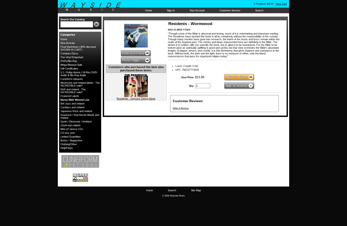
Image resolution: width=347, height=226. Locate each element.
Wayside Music (93, 7)
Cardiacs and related (72, 107)
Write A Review (181, 108)
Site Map (196, 190)
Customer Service (230, 10)
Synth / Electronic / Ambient (76, 121)
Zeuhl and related (70, 125)
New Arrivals (67, 43)
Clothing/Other (68, 144)
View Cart (281, 3)
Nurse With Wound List (74, 99)
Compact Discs (69, 53)
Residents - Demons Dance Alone (136, 98)
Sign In (171, 10)
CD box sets (67, 132)
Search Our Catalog (72, 19)
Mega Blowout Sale (71, 64)
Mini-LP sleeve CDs (71, 129)
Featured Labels (69, 96)
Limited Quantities (70, 136)
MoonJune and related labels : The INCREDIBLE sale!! (80, 84)
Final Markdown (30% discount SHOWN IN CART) (78, 48)
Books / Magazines (71, 140)
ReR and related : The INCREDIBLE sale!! (73, 91)
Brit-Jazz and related (72, 103)
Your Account (197, 10)
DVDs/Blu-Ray (68, 61)
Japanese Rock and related (76, 111)
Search (259, 10)
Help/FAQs (66, 148)
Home (148, 10)
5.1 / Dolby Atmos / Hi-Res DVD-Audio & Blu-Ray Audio (79, 74)
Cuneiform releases (71, 79)
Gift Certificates (69, 68)
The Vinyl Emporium (71, 57)
